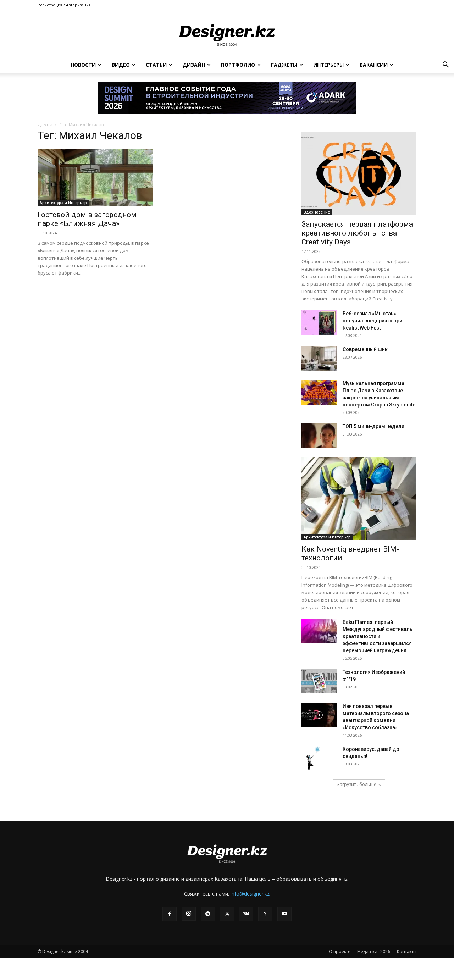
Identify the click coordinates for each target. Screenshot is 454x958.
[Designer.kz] (227, 34)
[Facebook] (169, 914)
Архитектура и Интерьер (63, 202)
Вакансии (374, 64)
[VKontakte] (246, 914)
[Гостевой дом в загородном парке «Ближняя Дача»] (95, 177)
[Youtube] (284, 914)
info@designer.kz (250, 893)
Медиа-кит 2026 (373, 951)
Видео (121, 64)
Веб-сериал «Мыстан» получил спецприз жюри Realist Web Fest (372, 321)
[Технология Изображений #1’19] (319, 681)
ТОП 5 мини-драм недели (373, 426)
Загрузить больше (356, 784)
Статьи (156, 64)
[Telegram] (208, 914)
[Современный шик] (319, 358)
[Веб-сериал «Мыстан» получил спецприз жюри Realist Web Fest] (319, 322)
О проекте (339, 951)
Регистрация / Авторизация (64, 4)
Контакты (406, 951)
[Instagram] (189, 914)
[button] (445, 65)
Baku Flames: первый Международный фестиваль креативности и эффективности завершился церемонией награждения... (378, 636)
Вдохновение (317, 212)
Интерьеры (328, 64)
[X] (227, 914)
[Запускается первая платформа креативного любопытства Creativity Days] (358, 173)
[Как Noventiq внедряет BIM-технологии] (358, 498)
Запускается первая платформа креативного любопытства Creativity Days (357, 233)
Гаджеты (284, 64)
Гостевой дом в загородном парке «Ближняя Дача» (87, 219)
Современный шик (365, 349)
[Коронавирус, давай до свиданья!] (313, 758)
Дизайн (194, 64)
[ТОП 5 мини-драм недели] (319, 435)
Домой (45, 125)
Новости (83, 64)
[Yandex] (265, 914)
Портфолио (238, 64)
